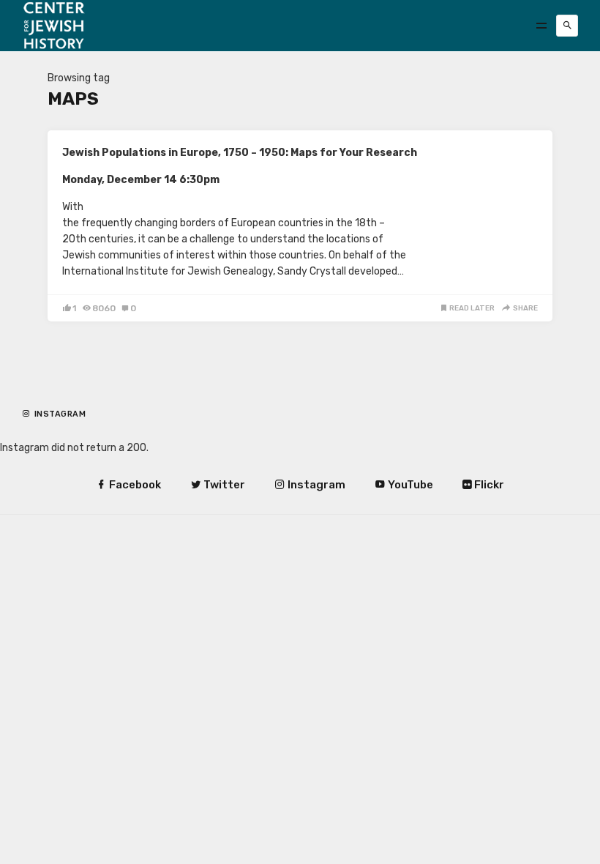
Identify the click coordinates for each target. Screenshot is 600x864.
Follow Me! (63, 426)
